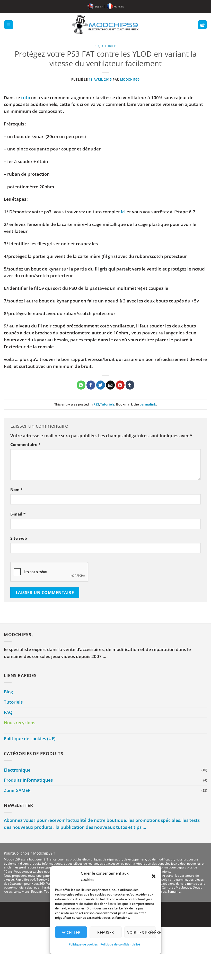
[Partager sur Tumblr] (130, 385)
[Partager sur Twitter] (100, 385)
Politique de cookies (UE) (29, 738)
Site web (18, 538)
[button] (153, 876)
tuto (25, 97)
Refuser (105, 932)
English (98, 6)
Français (119, 6)
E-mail (17, 514)
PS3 (96, 46)
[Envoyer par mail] (110, 385)
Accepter (70, 932)
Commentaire (25, 444)
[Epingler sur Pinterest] (120, 385)
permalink (147, 404)
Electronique (17, 770)
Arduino (167, 875)
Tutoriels (109, 46)
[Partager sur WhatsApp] (81, 385)
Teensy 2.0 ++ (46, 879)
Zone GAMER (17, 790)
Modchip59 (130, 79)
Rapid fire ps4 (25, 879)
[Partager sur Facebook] (90, 385)
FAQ (8, 712)
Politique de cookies (83, 944)
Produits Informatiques (28, 780)
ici (123, 212)
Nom (16, 489)
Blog (8, 692)
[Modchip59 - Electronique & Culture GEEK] (105, 25)
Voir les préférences (141, 932)
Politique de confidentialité (120, 944)
